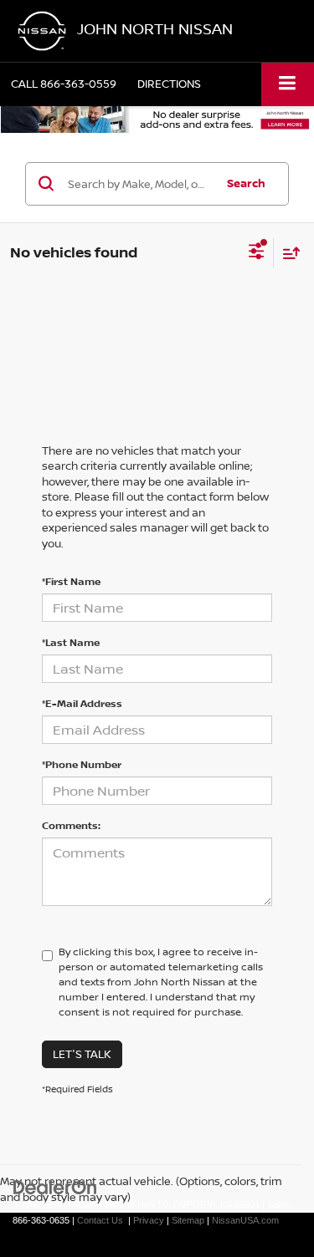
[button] (63, 84)
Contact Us (100, 1220)
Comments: (71, 825)
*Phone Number (81, 764)
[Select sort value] (287, 252)
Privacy (148, 1220)
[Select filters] (256, 253)
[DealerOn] (55, 1187)
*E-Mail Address (82, 703)
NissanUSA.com (245, 1220)
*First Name (71, 581)
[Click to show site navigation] (287, 84)
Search (246, 183)
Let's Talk (82, 1053)
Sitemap (188, 1220)
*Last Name (71, 642)
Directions (169, 83)
